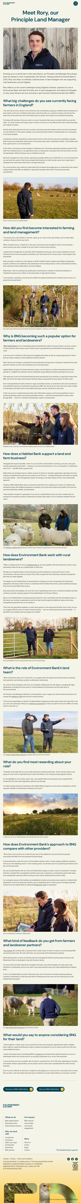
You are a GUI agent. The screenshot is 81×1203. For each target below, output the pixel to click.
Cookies (6, 1159)
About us (27, 1142)
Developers (9, 1140)
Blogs (26, 1147)
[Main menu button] (75, 3)
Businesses (9, 1147)
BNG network (28, 1121)
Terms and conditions (24, 1159)
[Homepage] (9, 3)
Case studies (28, 1123)
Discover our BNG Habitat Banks (17, 1089)
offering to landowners (37, 704)
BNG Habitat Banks (10, 346)
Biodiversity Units (40, 885)
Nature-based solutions (13, 1126)
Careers (27, 1150)
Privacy (13, 1159)
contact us (39, 1054)
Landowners (9, 1137)
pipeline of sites (16, 697)
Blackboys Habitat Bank (13, 547)
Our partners (8, 951)
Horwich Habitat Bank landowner (16, 755)
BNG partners (9, 1150)
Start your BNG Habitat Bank (49, 1089)
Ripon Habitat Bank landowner (15, 1027)
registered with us (33, 565)
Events (26, 1145)
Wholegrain (74, 1199)
